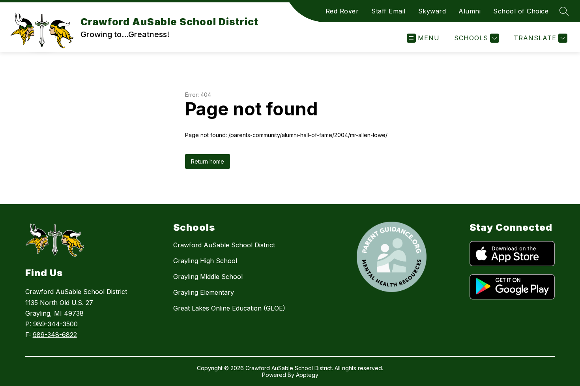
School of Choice (520, 11)
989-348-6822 (55, 335)
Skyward (432, 11)
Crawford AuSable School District (224, 245)
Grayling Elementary (203, 292)
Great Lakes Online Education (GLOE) (229, 308)
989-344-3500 (55, 324)
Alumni (469, 11)
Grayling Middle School (208, 277)
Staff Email (388, 11)
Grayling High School (205, 261)
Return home (207, 161)
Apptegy (307, 374)
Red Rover (342, 11)
